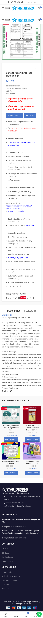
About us (5, 588)
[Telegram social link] (33, 298)
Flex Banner (6, 549)
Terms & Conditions (10, 580)
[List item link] (21, 498)
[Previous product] (31, 68)
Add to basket (14, 115)
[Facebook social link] (8, 2)
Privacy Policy (7, 572)
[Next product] (36, 68)
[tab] (14, 310)
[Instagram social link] (15, 2)
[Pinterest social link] (22, 2)
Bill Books (5, 553)
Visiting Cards (7, 557)
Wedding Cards (8, 561)
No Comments (20, 526)
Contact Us (6, 584)
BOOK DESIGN (20, 294)
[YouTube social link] (19, 2)
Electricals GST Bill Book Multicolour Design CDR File (32, 428)
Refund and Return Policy (12, 576)
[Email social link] (18, 298)
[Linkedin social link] (27, 298)
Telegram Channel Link (17, 211)
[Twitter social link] (11, 2)
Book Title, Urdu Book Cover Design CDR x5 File (11, 428)
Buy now (30, 115)
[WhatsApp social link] (30, 298)
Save (24, 297)
